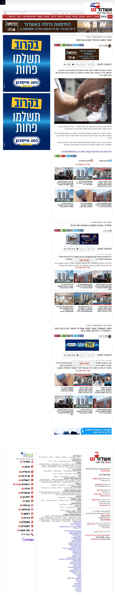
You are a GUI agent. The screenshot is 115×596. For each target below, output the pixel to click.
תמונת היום (62, 485)
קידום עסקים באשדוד (75, 533)
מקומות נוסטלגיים (76, 500)
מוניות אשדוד (77, 583)
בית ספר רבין (77, 585)
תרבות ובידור (77, 469)
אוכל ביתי (78, 465)
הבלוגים (78, 496)
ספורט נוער (68, 474)
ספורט (96, 17)
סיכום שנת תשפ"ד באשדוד (72, 490)
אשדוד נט (108, 37)
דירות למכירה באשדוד (75, 543)
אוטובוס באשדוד (45, 520)
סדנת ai (47, 516)
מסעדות (78, 463)
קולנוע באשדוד (47, 471)
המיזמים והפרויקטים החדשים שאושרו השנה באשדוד (66, 516)
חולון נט (78, 575)
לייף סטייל (77, 506)
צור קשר (12, 17)
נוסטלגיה (56, 476)
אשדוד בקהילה (76, 486)
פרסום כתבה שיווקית (75, 563)
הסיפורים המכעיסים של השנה (70, 482)
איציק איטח (78, 589)
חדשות (103, 17)
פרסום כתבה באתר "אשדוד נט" (72, 531)
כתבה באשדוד (77, 566)
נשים (79, 517)
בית (110, 17)
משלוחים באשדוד (76, 540)
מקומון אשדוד (77, 539)
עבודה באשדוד (76, 564)
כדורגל (55, 474)
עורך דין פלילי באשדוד (74, 571)
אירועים (79, 485)
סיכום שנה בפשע (58, 481)
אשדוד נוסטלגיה (75, 499)
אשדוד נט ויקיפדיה (75, 562)
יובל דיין (79, 591)
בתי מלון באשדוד (76, 535)
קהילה (75, 17)
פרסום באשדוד (76, 560)
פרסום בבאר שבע (76, 547)
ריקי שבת (78, 581)
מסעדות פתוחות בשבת (54, 465)
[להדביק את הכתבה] (62, 156)
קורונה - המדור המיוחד (73, 511)
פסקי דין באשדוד (76, 510)
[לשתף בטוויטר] (75, 45)
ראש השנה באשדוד (68, 518)
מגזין (79, 475)
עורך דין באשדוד (76, 573)
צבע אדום (78, 590)
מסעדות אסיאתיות (68, 465)
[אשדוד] (99, 14)
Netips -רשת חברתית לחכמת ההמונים (70, 559)
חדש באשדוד (63, 504)
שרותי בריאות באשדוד (75, 549)
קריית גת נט (77, 574)
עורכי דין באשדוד (64, 510)
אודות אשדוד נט (29, 17)
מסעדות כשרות (52, 467)
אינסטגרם (54, 485)
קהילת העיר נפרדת (70, 489)
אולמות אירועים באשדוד (74, 567)
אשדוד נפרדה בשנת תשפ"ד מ (50, 493)
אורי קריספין (95, 499)
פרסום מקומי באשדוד (75, 532)
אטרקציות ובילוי (70, 507)
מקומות (57, 457)
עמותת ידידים (100, 254)
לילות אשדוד (71, 485)
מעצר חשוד (105, 360)
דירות (53, 17)
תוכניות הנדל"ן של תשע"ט (53, 518)
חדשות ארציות (77, 461)
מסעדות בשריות (76, 464)
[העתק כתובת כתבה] (69, 45)
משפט (40, 17)
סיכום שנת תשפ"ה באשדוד (72, 514)
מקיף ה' (79, 582)
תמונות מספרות (65, 476)
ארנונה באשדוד (76, 555)
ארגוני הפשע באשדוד (65, 461)
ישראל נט (78, 525)
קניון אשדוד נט (56, 521)
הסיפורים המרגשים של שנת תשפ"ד (71, 493)
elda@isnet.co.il (105, 496)
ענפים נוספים (77, 474)
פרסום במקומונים (76, 537)
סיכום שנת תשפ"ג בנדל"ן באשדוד (50, 482)
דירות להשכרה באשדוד (74, 544)
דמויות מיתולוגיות (64, 500)
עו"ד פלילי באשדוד (75, 570)
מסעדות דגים (55, 464)
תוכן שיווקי (78, 504)
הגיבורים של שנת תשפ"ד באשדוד (71, 492)
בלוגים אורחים (62, 497)
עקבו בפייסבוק (104, 160)
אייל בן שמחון (77, 528)
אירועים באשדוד (76, 551)
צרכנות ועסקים (76, 503)
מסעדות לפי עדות (64, 467)
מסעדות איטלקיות (44, 464)
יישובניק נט (77, 536)
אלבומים (78, 483)
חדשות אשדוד (97, 37)
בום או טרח (72, 457)
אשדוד (106, 254)
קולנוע (46, 17)
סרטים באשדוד (76, 521)
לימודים (71, 504)
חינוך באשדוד (66, 521)
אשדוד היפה (77, 488)
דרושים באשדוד (76, 552)
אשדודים (64, 457)
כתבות (79, 476)
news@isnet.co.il (104, 505)
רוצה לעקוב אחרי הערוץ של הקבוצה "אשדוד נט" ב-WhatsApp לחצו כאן (86, 151)
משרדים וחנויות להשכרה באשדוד (71, 548)
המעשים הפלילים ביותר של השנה (61, 520)
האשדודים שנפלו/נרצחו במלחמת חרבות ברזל (68, 494)
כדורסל (61, 474)
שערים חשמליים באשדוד (74, 558)
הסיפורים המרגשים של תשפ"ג (60, 479)
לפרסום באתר (54, 13)
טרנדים (62, 507)
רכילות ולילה (77, 456)
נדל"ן (50, 461)
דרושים (60, 17)
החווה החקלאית (76, 586)
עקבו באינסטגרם (85, 160)
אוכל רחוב (70, 468)
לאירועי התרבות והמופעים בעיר (72, 471)
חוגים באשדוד (58, 471)
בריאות (60, 488)
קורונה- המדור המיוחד (75, 513)
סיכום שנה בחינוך (70, 481)
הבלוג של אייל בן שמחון (74, 497)
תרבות (82, 17)
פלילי (88, 37)
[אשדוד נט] (97, 464)
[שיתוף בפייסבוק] (81, 45)
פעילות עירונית (68, 488)
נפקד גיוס (98, 360)
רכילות (89, 17)
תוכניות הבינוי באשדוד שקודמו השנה (49, 492)
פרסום (79, 577)
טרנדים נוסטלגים (52, 500)
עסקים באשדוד (45, 521)
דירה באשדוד (77, 568)
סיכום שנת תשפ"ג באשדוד (72, 478)
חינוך (19, 17)
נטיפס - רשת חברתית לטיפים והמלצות (70, 526)
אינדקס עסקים (49, 517)
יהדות (65, 517)
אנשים (51, 457)
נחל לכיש (78, 579)
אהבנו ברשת (72, 517)
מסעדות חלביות (65, 464)
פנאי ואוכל (58, 517)
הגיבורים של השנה (76, 479)
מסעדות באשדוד (76, 541)
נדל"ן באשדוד (77, 522)
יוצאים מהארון (75, 458)
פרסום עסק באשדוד (75, 524)
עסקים (68, 17)
